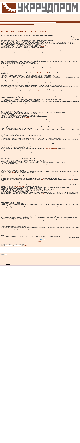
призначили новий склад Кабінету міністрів (20, 89)
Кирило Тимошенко (27, 119)
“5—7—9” (12, 192)
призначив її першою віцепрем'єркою (51, 148)
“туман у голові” (46, 107)
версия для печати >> (40, 241)
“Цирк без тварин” (63, 92)
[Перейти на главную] (40, 20)
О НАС (13, 21)
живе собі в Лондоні (16, 205)
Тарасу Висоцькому (37, 90)
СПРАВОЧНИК (10, 21)
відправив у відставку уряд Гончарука (16, 108)
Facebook (72, 179)
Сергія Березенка (31, 69)
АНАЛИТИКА (4, 21)
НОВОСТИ (1, 21)
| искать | (58, 22)
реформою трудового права (25, 95)
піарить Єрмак (44, 179)
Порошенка (27, 67)
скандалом (47, 69)
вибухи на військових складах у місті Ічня (43, 72)
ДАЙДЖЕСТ (7, 21)
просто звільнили (26, 117)
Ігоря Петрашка (16, 109)
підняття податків (48, 207)
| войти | (25, 245)
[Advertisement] (11, 26)
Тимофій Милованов (54, 89)
